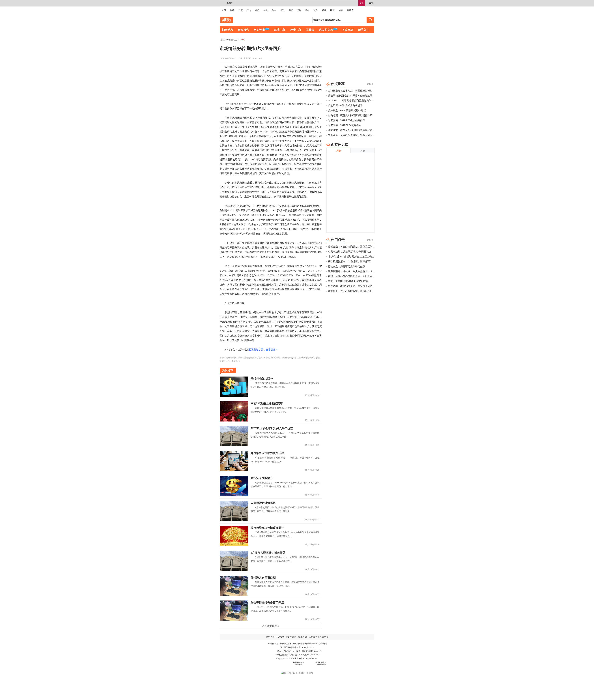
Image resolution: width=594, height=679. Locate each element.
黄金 (274, 10)
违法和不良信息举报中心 (321, 663)
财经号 (350, 10)
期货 (290, 10)
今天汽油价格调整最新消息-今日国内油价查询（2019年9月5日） (363, 251)
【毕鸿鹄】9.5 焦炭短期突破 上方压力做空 (351, 256)
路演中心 (279, 29)
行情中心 (295, 29)
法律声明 (302, 637)
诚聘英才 (270, 637)
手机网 (229, 3)
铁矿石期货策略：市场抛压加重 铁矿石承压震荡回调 (356, 261)
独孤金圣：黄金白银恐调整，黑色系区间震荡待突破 (356, 135)
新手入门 (363, 29)
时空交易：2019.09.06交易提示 (344, 125)
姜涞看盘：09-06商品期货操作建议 (347, 110)
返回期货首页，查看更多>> (263, 349)
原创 (307, 10)
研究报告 (243, 29)
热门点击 (338, 240)
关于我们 (281, 637)
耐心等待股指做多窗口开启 (267, 602)
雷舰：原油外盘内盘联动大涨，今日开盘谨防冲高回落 (357, 276)
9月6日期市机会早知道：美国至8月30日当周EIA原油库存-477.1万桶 (365, 90)
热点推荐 (338, 84)
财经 (232, 10)
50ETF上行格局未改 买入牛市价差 (272, 428)
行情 (249, 10)
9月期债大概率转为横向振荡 (268, 552)
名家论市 (259, 29)
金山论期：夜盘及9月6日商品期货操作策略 (351, 115)
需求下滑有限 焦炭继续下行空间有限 (348, 281)
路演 (332, 10)
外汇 (282, 10)
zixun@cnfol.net (308, 647)
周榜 (338, 150)
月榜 (362, 151)
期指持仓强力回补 (262, 378)
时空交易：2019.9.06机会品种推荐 (346, 120)
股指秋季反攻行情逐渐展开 (267, 527)
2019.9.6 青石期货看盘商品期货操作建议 (352, 100)
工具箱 (310, 29)
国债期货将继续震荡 (263, 502)
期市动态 (227, 29)
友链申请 (323, 637)
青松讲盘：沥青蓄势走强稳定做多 (346, 266)
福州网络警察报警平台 (298, 663)
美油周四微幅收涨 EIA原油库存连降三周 (350, 95)
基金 (265, 10)
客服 (371, 3)
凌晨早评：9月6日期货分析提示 (345, 105)
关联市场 (347, 29)
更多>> (370, 84)
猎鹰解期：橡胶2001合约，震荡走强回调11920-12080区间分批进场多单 (366, 286)
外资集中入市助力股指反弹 (267, 453)
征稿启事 (313, 637)
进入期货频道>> (271, 626)
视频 (324, 10)
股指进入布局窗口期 (263, 577)
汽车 (316, 10)
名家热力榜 (326, 29)
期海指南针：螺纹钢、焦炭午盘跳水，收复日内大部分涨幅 (360, 271)
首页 (224, 10)
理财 (299, 10)
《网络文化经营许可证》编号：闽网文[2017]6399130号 (297, 655)
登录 (362, 3)
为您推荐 (227, 370)
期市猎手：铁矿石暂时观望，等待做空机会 (351, 291)
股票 (240, 10)
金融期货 (232, 39)
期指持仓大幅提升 (262, 478)
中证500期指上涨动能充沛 (267, 403)
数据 (257, 10)
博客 (341, 10)
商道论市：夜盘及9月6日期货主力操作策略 (351, 130)
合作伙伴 (291, 637)
